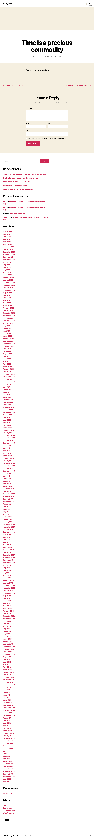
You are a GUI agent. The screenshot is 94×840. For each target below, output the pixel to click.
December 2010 (9, 708)
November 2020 (9, 407)
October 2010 (8, 713)
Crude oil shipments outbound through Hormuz (20, 178)
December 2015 (9, 555)
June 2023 (7, 328)
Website (28, 130)
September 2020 (9, 412)
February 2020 (8, 430)
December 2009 (9, 738)
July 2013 (6, 629)
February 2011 (8, 703)
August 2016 (7, 535)
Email (49, 123)
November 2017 (9, 496)
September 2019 (9, 443)
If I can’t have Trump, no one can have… (17, 182)
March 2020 (7, 428)
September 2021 (9, 382)
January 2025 (8, 280)
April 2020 (7, 425)
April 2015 (7, 575)
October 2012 (8, 652)
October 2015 (8, 560)
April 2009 (7, 759)
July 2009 (6, 751)
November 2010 (9, 710)
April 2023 (7, 333)
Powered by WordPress (27, 836)
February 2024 (8, 308)
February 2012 (8, 672)
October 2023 (8, 318)
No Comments (57, 56)
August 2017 (7, 504)
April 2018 (7, 484)
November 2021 (9, 377)
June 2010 (7, 723)
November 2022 (9, 346)
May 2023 (6, 331)
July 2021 (6, 387)
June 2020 (7, 420)
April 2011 (6, 698)
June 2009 (7, 754)
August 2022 (8, 354)
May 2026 (6, 239)
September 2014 (9, 593)
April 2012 (7, 667)
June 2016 (7, 540)
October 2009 (8, 743)
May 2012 (6, 664)
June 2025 (7, 267)
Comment (29, 109)
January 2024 (8, 311)
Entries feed (7, 808)
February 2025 (8, 277)
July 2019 (6, 448)
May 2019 (6, 451)
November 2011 (9, 680)
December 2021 (9, 374)
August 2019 (7, 445)
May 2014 (6, 603)
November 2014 (9, 588)
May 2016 (6, 542)
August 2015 (7, 565)
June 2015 (7, 570)
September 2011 (9, 685)
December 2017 (9, 494)
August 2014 (7, 596)
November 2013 (9, 619)
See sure (6, 217)
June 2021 (7, 389)
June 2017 (7, 509)
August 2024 (8, 293)
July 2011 (6, 690)
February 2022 (8, 369)
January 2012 (8, 675)
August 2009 (8, 748)
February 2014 (8, 611)
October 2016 (8, 529)
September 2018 (9, 471)
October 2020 (8, 410)
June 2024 (7, 298)
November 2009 (9, 741)
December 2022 (9, 344)
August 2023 (8, 323)
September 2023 (9, 321)
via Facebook (47, 36)
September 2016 (9, 532)
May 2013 (6, 634)
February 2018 (8, 489)
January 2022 (8, 372)
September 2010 (9, 715)
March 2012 (7, 669)
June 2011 (7, 692)
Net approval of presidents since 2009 (17, 186)
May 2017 (6, 512)
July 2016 (6, 537)
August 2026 (8, 232)
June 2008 (7, 779)
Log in (5, 805)
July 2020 (6, 417)
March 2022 (7, 367)
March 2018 (7, 486)
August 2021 (7, 384)
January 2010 (8, 736)
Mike (5, 201)
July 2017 (6, 507)
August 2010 (7, 718)
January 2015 (8, 583)
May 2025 (6, 270)
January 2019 (8, 461)
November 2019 (9, 438)
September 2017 (9, 501)
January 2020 (8, 433)
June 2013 (7, 631)
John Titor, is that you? (17, 214)
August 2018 (7, 473)
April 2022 (7, 364)
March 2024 (7, 305)
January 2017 (8, 522)
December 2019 (9, 435)
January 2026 (8, 249)
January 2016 (8, 552)
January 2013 (8, 644)
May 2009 (6, 756)
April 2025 (7, 272)
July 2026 (6, 234)
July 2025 (6, 265)
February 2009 (8, 764)
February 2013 (8, 642)
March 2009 (7, 761)
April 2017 (7, 514)
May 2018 (6, 481)
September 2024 (9, 290)
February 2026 (8, 247)
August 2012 (7, 657)
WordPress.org (8, 813)
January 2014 (8, 613)
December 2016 (9, 524)
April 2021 (7, 394)
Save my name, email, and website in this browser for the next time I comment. (46, 138)
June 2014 (7, 601)
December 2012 (9, 647)
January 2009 (8, 766)
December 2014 (9, 585)
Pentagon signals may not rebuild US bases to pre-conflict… (24, 174)
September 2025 (9, 260)
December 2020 (9, 405)
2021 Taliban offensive (8, 825)
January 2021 (8, 402)
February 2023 (8, 338)
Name (28, 123)
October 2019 (8, 440)
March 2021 (7, 397)
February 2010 (8, 733)
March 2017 (7, 517)
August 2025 (8, 262)
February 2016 (8, 550)
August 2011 (7, 687)
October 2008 (8, 774)
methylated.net (9, 4)
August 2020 (8, 415)
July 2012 (6, 659)
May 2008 (6, 782)
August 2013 (7, 626)
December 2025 (9, 252)
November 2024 (9, 285)
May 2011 (6, 695)
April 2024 (7, 303)
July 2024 (6, 295)
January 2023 (8, 341)
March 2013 (7, 639)
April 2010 (7, 728)
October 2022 (8, 349)
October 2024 (8, 288)
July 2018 (6, 476)
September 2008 (9, 776)
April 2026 (7, 242)
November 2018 (9, 466)
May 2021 (6, 392)
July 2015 (6, 568)
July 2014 (6, 598)
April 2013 (7, 636)
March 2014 (7, 608)
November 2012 (9, 649)
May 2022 (6, 361)
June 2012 (7, 662)
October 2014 (8, 591)
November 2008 (9, 771)
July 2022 (6, 356)
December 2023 (9, 313)
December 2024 (9, 282)
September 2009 (9, 746)
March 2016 (7, 547)
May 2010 (6, 725)
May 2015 (6, 573)
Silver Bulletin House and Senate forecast (18, 189)
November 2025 (9, 254)
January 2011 (8, 705)
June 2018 (7, 479)
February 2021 (8, 400)
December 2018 (9, 463)
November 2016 (9, 527)
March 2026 (7, 244)
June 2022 (7, 359)
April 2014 (7, 606)
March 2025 (7, 275)
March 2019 (7, 456)
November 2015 (9, 557)
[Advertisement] (47, 18)
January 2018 (8, 491)
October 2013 (8, 621)
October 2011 (8, 682)
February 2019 (8, 458)
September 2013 (9, 624)
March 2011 (7, 700)
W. (37, 56)
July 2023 (6, 326)
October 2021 (8, 379)
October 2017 (8, 499)
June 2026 (7, 237)
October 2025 (8, 257)
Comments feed (9, 810)
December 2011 (9, 677)
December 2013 (9, 616)
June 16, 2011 (45, 56)
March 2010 (7, 731)
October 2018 (8, 468)
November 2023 (9, 316)
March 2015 (7, 578)
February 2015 (8, 580)
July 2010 (6, 720)
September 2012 (9, 654)
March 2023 (7, 336)
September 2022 (9, 351)
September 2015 (9, 563)
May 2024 (6, 300)
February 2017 (8, 519)
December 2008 (9, 769)
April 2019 (7, 453)
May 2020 (6, 423)
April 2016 (7, 545)
